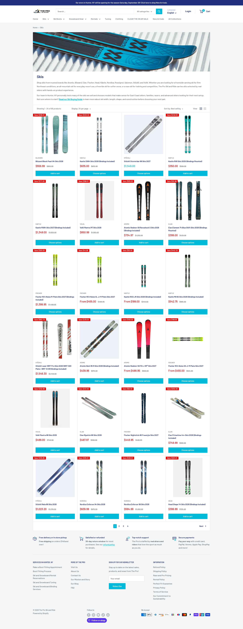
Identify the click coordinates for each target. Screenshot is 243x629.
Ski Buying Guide (74, 99)
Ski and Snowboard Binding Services (45, 587)
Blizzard (39, 158)
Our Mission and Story (80, 579)
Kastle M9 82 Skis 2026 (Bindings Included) (186, 297)
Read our (63, 99)
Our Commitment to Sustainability (162, 597)
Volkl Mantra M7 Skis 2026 (90, 227)
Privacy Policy (159, 587)
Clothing (119, 19)
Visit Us (74, 567)
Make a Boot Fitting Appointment (47, 567)
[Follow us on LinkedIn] (108, 615)
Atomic (126, 224)
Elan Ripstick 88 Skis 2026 (91, 435)
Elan (170, 224)
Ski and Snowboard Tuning (44, 582)
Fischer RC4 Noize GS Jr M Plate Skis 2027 (185, 366)
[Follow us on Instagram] (93, 615)
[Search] (159, 11)
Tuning (108, 19)
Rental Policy (159, 579)
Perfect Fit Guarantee (162, 583)
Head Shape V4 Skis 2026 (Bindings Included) (187, 504)
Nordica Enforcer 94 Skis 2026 (92, 504)
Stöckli (127, 158)
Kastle (83, 158)
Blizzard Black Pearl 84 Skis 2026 (49, 161)
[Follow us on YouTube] (98, 615)
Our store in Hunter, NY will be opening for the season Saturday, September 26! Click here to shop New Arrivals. (121, 3)
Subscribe (117, 586)
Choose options (99, 173)
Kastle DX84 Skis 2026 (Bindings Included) (97, 161)
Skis (44, 19)
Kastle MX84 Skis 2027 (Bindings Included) (53, 227)
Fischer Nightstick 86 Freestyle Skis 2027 (141, 435)
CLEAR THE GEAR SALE (137, 19)
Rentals (94, 19)
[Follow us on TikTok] (103, 615)
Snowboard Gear (76, 19)
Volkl (82, 224)
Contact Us (76, 575)
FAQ (72, 587)
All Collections (174, 19)
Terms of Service (160, 591)
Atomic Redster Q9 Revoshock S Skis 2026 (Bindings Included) (141, 229)
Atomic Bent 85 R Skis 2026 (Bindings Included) (99, 366)
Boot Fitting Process (42, 571)
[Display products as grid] (201, 108)
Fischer (39, 293)
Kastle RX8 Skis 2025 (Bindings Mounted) (185, 161)
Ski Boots (57, 19)
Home (35, 19)
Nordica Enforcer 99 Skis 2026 (136, 504)
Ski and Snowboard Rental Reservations (44, 576)
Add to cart (55, 173)
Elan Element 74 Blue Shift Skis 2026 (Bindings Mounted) (187, 229)
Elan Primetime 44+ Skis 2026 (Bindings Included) (184, 436)
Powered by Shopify (41, 613)
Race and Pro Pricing (162, 575)
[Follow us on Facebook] (88, 615)
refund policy (109, 544)
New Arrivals (158, 19)
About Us (75, 571)
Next (201, 526)
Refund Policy (159, 567)
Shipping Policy (160, 571)
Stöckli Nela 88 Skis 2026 (46, 504)
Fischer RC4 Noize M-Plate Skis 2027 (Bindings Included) (55, 298)
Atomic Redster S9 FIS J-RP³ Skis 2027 (140, 366)
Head (170, 501)
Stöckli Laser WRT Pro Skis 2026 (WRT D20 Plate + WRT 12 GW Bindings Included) (53, 367)
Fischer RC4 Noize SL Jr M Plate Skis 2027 (97, 297)
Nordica (83, 501)
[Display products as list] (205, 108)
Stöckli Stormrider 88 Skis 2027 (137, 161)
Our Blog (74, 583)
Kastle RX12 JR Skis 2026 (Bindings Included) (142, 297)
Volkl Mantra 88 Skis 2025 (46, 435)
